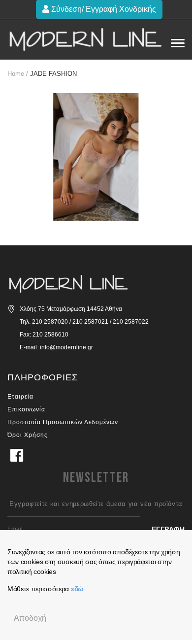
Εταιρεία (20, 396)
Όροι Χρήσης (27, 435)
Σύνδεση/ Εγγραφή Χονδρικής (102, 9)
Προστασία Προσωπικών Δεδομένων (62, 422)
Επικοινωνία (26, 409)
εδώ (77, 589)
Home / (17, 73)
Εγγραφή (168, 529)
